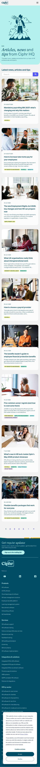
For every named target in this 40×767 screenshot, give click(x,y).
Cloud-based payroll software (10, 594)
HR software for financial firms (10, 698)
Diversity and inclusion (12, 271)
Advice (32, 415)
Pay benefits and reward (12, 169)
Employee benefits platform (10, 601)
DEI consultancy (6, 648)
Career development (11, 417)
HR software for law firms (9, 701)
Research (23, 271)
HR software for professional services (12, 711)
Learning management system (10, 604)
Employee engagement (21, 415)
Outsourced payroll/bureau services (12, 631)
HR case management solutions (11, 597)
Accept (20, 754)
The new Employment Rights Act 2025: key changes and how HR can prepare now (20, 209)
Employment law (10, 221)
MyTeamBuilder (6, 614)
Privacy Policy (24, 734)
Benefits (30, 169)
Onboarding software (8, 611)
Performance (9, 415)
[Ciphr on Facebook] (35, 576)
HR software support (8, 624)
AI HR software (6, 591)
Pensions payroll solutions (9, 671)
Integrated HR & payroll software (11, 664)
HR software (8, 469)
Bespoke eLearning (7, 634)
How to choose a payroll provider (17, 307)
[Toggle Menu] (37, 3)
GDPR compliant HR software (10, 678)
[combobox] (17, 74)
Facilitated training (7, 637)
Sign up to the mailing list (13, 552)
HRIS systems (6, 674)
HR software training (7, 627)
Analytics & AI (22, 467)
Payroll (7, 120)
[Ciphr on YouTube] (5, 576)
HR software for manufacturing (10, 704)
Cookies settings (20, 749)
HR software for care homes (10, 691)
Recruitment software (8, 607)
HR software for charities (9, 694)
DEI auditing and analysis (9, 641)
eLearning (5, 644)
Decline (20, 759)
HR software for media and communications (14, 708)
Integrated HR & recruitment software (12, 668)
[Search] (35, 74)
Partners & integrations (8, 681)
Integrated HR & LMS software (10, 661)
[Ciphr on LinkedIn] (20, 576)
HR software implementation (10, 651)
